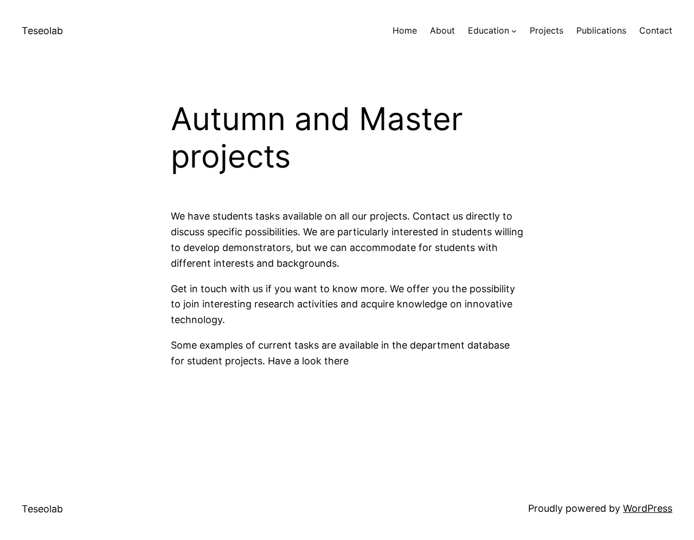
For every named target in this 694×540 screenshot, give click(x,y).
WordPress (647, 508)
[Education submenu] (514, 31)
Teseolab (42, 30)
